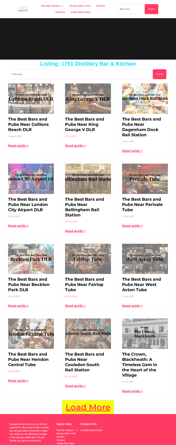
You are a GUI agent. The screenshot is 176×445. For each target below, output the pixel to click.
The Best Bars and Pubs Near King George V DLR (84, 124)
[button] (88, 407)
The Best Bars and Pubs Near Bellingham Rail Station (84, 207)
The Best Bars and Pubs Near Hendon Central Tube (28, 359)
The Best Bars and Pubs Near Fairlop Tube (84, 284)
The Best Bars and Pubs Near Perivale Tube (142, 204)
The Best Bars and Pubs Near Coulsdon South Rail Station (84, 362)
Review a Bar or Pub (80, 6)
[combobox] (131, 9)
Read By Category (50, 6)
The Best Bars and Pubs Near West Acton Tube (141, 284)
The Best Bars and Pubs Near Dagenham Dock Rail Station (141, 127)
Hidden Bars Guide (80, 12)
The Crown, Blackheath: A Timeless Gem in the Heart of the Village (139, 365)
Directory (60, 12)
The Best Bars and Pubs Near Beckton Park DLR (29, 284)
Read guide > (18, 145)
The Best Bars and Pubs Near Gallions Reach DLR (28, 124)
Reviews (100, 6)
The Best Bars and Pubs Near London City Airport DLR (28, 204)
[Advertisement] (88, 39)
